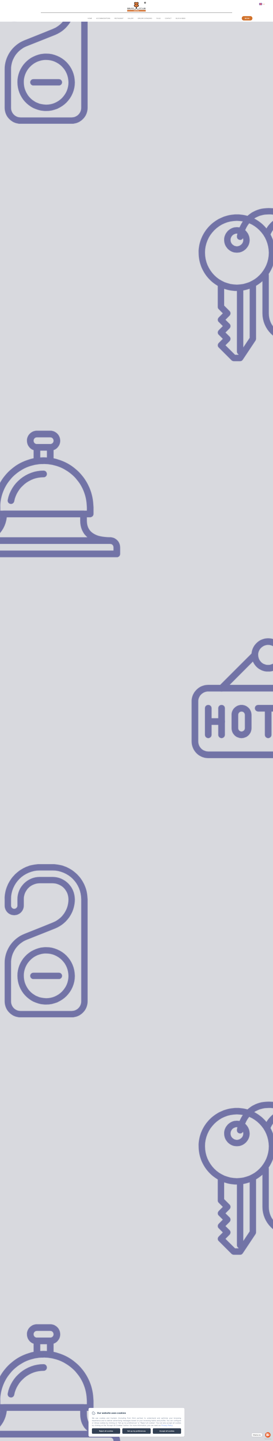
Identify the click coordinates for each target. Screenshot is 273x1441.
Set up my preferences (136, 1431)
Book (247, 18)
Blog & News (180, 18)
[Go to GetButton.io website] (267, 1439)
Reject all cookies (106, 1431)
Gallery (131, 18)
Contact (168, 18)
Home (90, 18)
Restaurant (119, 18)
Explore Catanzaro (145, 18)
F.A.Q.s (158, 18)
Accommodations (103, 18)
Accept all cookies (166, 1431)
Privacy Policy (167, 1425)
